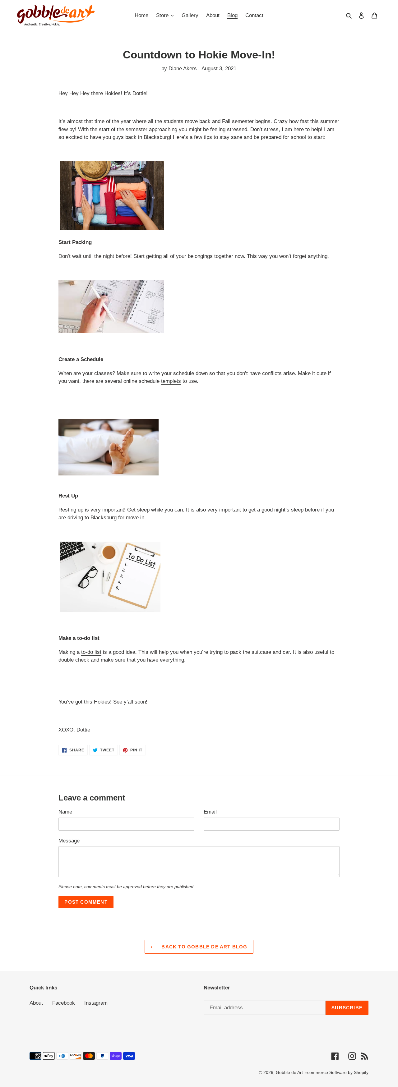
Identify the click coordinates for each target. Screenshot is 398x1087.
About (36, 1003)
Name (65, 812)
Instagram (96, 1003)
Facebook (63, 1003)
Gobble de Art (289, 1072)
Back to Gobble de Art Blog (203, 946)
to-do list (91, 652)
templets (171, 381)
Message (69, 841)
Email (210, 812)
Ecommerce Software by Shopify (336, 1072)
